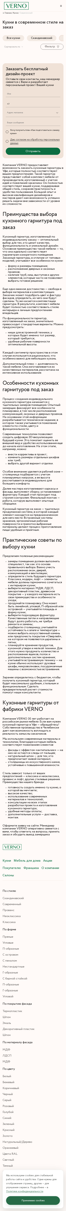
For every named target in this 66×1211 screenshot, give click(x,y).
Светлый (8, 1160)
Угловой (8, 996)
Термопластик (12, 1011)
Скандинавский (41, 38)
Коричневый (11, 1088)
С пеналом (10, 960)
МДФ (6, 1049)
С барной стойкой (15, 978)
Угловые (8, 943)
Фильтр (50, 46)
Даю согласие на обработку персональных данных (35, 141)
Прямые (8, 937)
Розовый (8, 1106)
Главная (8, 13)
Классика (9, 922)
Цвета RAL (10, 1154)
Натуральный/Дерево (17, 1142)
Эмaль (7, 1023)
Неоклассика (12, 916)
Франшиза (31, 868)
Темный (8, 1166)
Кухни (7, 860)
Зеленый (8, 1124)
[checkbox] (7, 131)
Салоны (8, 875)
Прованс (8, 910)
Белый (7, 1076)
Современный (12, 904)
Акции (47, 860)
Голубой (8, 1112)
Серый (7, 1100)
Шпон (7, 1017)
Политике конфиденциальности (24, 1191)
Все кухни (13, 38)
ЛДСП (7, 1055)
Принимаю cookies (33, 1200)
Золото (8, 1136)
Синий (7, 1118)
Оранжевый (10, 1148)
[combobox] (14, 46)
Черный (8, 1094)
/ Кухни (15, 13)
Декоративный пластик (19, 1029)
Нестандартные (13, 966)
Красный (9, 1130)
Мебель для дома (27, 860)
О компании (50, 868)
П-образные (11, 949)
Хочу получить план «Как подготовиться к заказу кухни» (34, 132)
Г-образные (10, 972)
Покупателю (12, 868)
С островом (10, 954)
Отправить (33, 151)
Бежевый (8, 1082)
